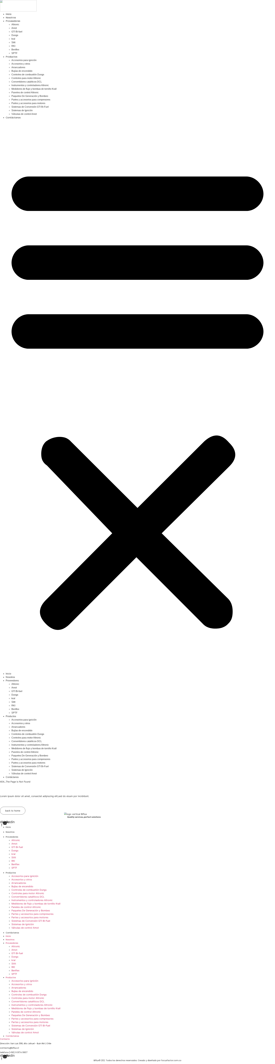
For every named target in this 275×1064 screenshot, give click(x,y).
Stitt (13, 42)
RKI (13, 46)
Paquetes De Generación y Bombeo (29, 96)
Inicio (8, 14)
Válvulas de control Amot (24, 114)
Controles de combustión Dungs (27, 74)
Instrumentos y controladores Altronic (30, 85)
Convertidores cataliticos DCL (26, 81)
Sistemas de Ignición (22, 110)
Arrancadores (18, 67)
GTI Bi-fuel (16, 31)
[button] (137, 395)
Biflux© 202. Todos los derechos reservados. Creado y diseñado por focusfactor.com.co (137, 1060)
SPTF (14, 53)
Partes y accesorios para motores (28, 103)
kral (13, 39)
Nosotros (11, 17)
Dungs (14, 35)
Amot (14, 28)
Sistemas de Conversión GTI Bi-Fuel (30, 107)
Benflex (15, 49)
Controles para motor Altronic (26, 78)
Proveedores (13, 21)
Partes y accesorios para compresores (30, 99)
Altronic (15, 24)
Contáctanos (13, 117)
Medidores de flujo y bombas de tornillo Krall (34, 89)
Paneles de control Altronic (25, 92)
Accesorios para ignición (24, 60)
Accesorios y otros (20, 64)
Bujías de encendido (21, 71)
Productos (11, 56)
